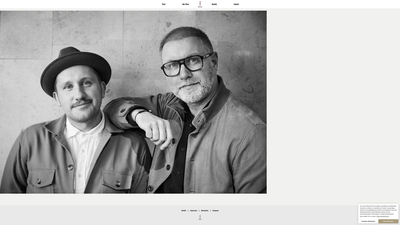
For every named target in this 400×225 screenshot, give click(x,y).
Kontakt (183, 210)
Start (164, 4)
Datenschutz (204, 210)
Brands (214, 4)
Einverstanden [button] (388, 221)
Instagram (215, 210)
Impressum (193, 210)
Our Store (185, 4)
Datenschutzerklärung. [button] (382, 216)
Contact (236, 4)
